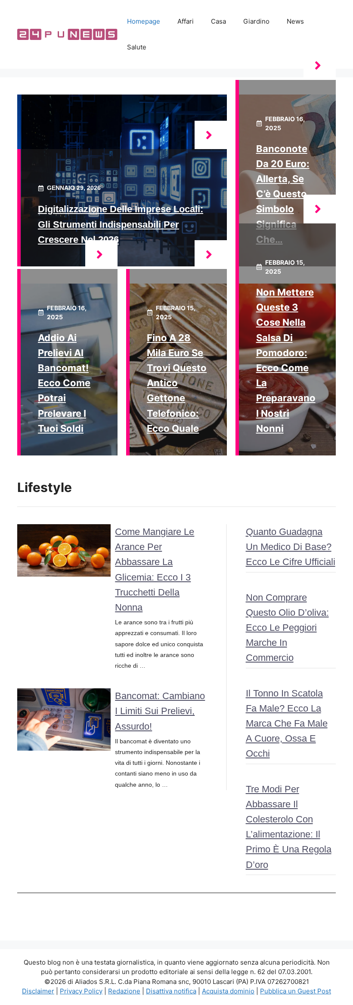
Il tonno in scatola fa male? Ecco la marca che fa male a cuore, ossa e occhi (287, 723)
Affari (185, 21)
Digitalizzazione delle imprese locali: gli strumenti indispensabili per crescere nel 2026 (120, 224)
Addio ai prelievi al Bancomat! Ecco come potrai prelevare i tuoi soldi (64, 383)
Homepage (143, 21)
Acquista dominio (228, 991)
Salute (136, 47)
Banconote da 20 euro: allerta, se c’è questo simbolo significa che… (283, 194)
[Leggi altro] (211, 135)
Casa (218, 21)
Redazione (124, 991)
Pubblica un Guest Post (295, 991)
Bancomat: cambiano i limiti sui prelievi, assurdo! (160, 710)
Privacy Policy (81, 991)
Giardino (256, 21)
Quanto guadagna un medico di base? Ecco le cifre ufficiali (290, 546)
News (295, 21)
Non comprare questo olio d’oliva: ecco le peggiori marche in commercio (287, 627)
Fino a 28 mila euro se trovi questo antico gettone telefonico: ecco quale (177, 383)
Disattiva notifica (171, 991)
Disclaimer (38, 991)
